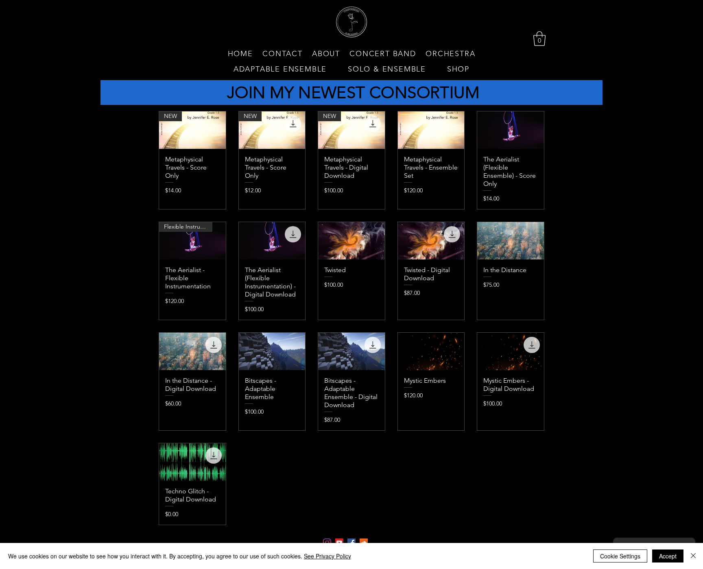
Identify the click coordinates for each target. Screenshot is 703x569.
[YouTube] (339, 542)
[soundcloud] (364, 542)
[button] (539, 38)
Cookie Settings (620, 556)
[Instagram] (327, 542)
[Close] (693, 555)
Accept (668, 556)
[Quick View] (431, 130)
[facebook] (351, 542)
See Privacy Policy (327, 556)
